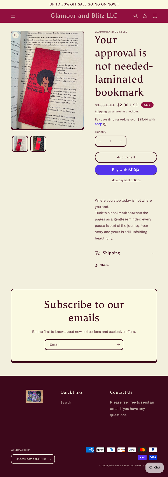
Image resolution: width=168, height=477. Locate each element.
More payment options (126, 180)
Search (66, 402)
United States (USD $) (31, 459)
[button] (13, 16)
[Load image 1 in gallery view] (20, 144)
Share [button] (104, 265)
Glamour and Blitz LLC (121, 465)
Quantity (100, 132)
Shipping (101, 111)
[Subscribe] (118, 344)
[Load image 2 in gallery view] (38, 144)
